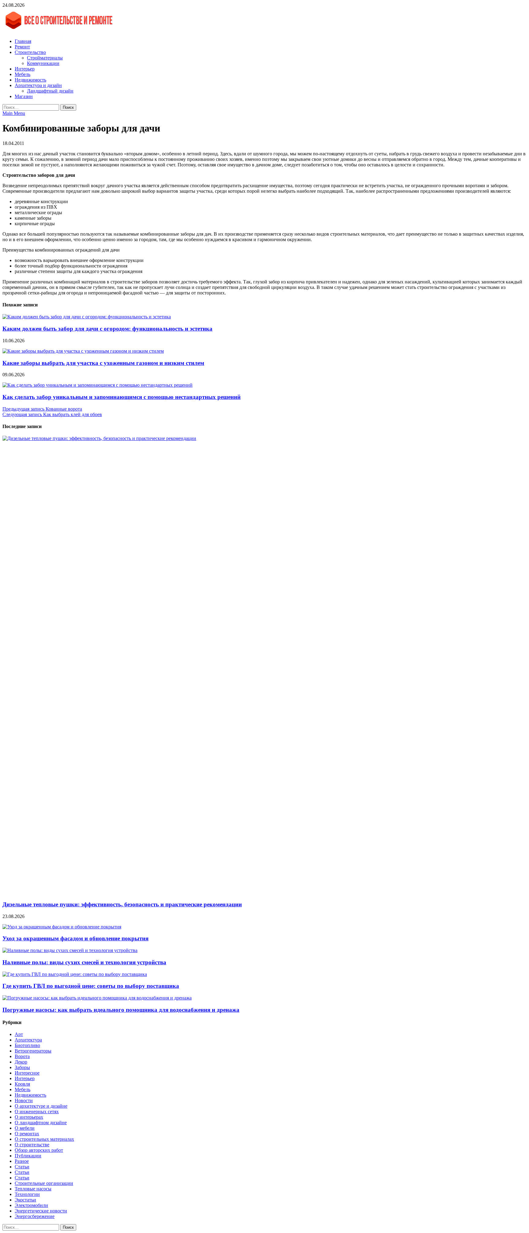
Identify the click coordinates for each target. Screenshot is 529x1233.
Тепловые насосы (33, 1188)
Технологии (27, 1194)
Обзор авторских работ (39, 1150)
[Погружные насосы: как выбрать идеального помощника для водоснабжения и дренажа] (97, 997)
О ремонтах (27, 1133)
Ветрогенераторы (33, 1050)
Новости (24, 1100)
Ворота (22, 1056)
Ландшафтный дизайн (50, 90)
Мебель (22, 74)
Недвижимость (30, 79)
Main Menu (13, 113)
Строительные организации (44, 1183)
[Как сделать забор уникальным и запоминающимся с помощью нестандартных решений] (97, 385)
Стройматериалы (45, 57)
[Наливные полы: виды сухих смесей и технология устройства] (69, 950)
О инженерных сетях (37, 1111)
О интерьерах (29, 1117)
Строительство (30, 52)
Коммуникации (43, 63)
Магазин (24, 96)
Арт (19, 1034)
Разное (22, 1161)
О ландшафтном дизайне (41, 1122)
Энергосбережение (34, 1216)
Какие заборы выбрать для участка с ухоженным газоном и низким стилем (103, 363)
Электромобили (31, 1205)
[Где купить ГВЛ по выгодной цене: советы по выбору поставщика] (74, 974)
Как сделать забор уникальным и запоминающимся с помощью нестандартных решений (121, 397)
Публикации (28, 1155)
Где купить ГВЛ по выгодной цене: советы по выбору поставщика (90, 986)
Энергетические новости (41, 1210)
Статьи (22, 1166)
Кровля (22, 1084)
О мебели (25, 1128)
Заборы (22, 1067)
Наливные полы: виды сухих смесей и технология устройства (84, 962)
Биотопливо (27, 1045)
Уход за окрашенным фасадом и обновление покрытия (75, 938)
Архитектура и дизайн (38, 85)
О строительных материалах (44, 1139)
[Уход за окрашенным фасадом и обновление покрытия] (61, 926)
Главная (23, 41)
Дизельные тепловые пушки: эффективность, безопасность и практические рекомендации (122, 904)
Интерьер (25, 68)
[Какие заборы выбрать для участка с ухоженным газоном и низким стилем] (83, 351)
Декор (21, 1061)
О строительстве (32, 1144)
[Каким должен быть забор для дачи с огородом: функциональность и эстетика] (86, 316)
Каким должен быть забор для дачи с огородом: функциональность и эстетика (107, 328)
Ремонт (22, 46)
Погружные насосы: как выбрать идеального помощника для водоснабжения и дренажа (120, 1010)
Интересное (27, 1073)
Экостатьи (25, 1199)
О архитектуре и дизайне (41, 1106)
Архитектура (28, 1039)
